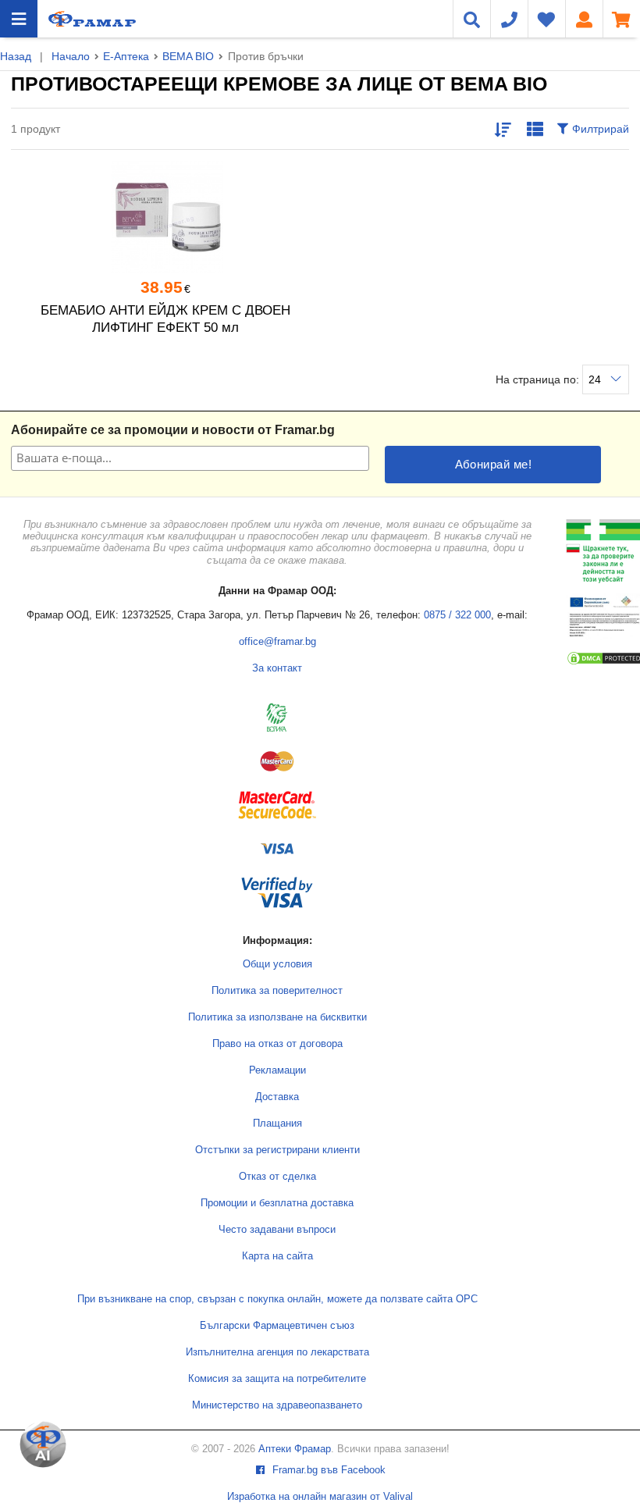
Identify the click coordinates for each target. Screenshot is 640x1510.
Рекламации (277, 1070)
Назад (15, 56)
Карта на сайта (277, 1256)
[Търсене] (471, 18)
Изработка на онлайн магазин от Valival (320, 1496)
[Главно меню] (18, 18)
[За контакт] (509, 18)
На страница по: (539, 379)
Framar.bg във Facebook (327, 1470)
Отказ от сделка (277, 1176)
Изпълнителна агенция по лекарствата (277, 1352)
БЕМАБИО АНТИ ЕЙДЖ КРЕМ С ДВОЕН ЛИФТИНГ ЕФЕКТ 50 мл (165, 319)
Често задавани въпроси (277, 1229)
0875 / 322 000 (457, 615)
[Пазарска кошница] (621, 18)
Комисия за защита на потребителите (277, 1378)
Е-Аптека (126, 56)
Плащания (277, 1123)
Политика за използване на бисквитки (277, 1017)
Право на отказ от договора (277, 1043)
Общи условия (277, 964)
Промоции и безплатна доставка (277, 1203)
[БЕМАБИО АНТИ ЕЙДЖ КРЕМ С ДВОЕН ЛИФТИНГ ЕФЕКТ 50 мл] (165, 217)
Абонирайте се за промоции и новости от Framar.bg (173, 429)
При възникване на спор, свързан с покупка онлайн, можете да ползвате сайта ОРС (277, 1299)
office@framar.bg (277, 641)
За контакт (277, 668)
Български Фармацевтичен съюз (277, 1325)
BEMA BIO (188, 56)
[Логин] (584, 18)
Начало (71, 56)
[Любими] (546, 18)
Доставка (277, 1097)
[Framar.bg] (92, 18)
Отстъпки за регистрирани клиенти (277, 1150)
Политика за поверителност (277, 990)
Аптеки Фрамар (294, 1449)
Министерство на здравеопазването (277, 1405)
